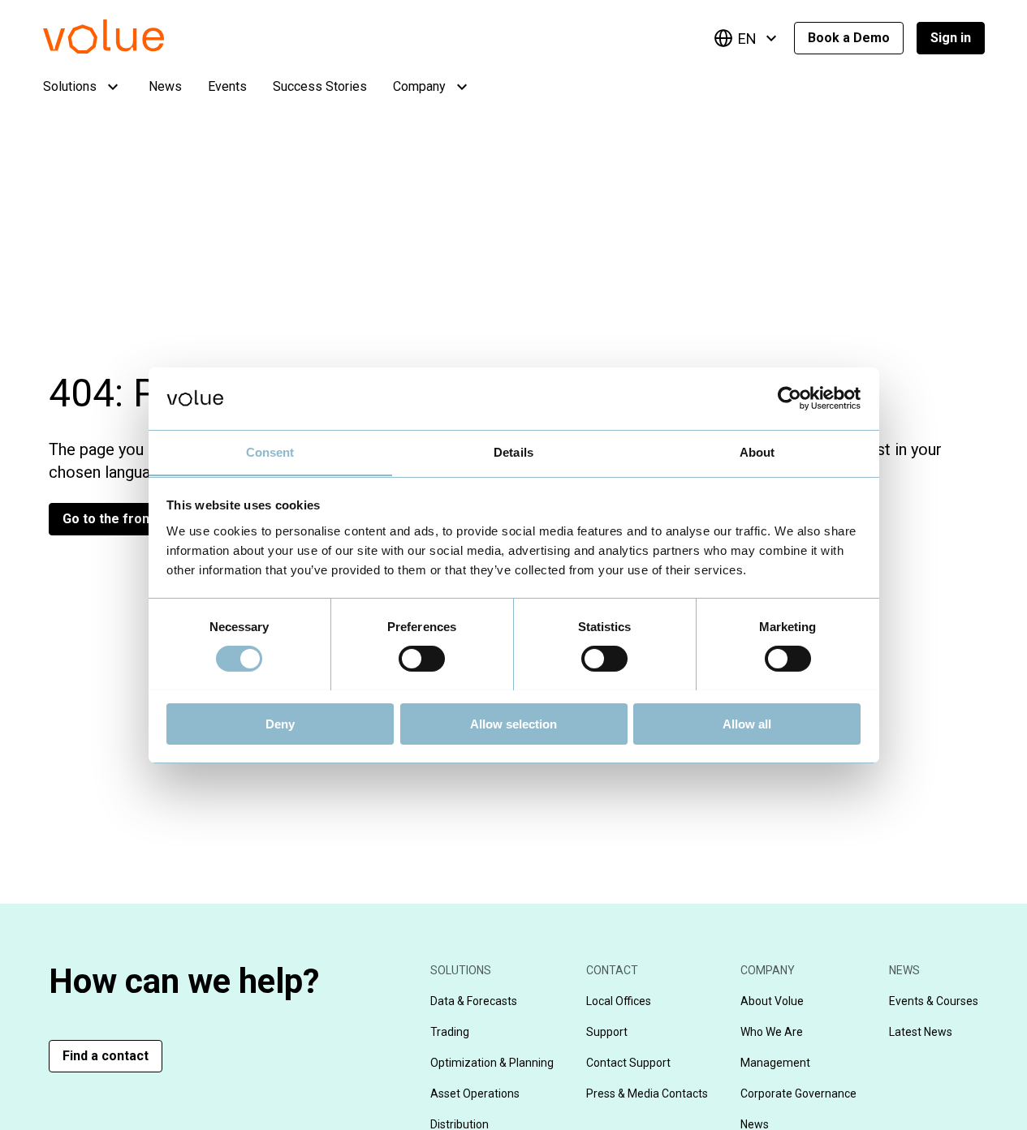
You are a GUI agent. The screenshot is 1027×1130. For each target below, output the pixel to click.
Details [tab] (513, 451)
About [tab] (757, 451)
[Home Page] (128, 49)
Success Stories (320, 86)
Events (227, 86)
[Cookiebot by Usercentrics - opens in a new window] (789, 398)
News (165, 86)
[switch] (422, 659)
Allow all (747, 723)
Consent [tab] (270, 451)
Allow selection (513, 723)
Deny (280, 723)
